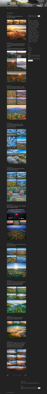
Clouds (29, 24)
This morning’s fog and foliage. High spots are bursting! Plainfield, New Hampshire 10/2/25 (16, 45)
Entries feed (29, 47)
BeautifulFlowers (31, 20)
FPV (37, 31)
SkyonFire (30, 39)
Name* (29, 54)
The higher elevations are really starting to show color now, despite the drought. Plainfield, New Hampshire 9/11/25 (16, 283)
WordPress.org (30, 50)
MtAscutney (34, 35)
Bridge (29, 23)
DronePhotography (33, 28)
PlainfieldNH (36, 36)
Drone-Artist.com (19, 3)
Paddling (30, 36)
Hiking (38, 32)
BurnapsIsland (32, 23)
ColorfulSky (32, 24)
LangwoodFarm (30, 35)
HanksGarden (34, 32)
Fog (35, 31)
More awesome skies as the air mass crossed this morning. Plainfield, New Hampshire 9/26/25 (15, 125)
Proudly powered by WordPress (10, 392)
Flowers (33, 31)
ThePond (33, 40)
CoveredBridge (36, 27)
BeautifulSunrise (35, 20)
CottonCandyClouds (31, 27)
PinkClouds (33, 36)
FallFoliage (30, 31)
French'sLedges (30, 32)
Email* (29, 57)
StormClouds (35, 39)
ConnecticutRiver (37, 24)
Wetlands (36, 40)
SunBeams (30, 40)
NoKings (38, 35)
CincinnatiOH (37, 23)
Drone (29, 28)
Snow (32, 39)
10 (19, 375)
